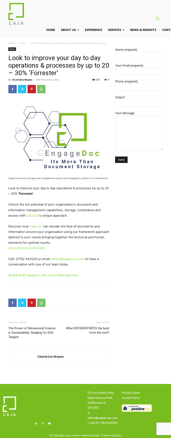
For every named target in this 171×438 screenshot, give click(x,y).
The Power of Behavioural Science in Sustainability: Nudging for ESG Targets (31, 332)
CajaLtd (14, 275)
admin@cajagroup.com (67, 259)
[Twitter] (22, 89)
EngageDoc (31, 275)
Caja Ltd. (32, 215)
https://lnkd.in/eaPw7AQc (26, 248)
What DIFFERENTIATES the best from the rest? (87, 330)
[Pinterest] (32, 89)
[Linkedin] (36, 423)
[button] (158, 19)
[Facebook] (12, 89)
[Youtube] (49, 423)
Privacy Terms (131, 393)
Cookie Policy (131, 398)
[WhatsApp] (41, 89)
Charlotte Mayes (22, 79)
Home (12, 43)
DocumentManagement (60, 275)
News (23, 43)
